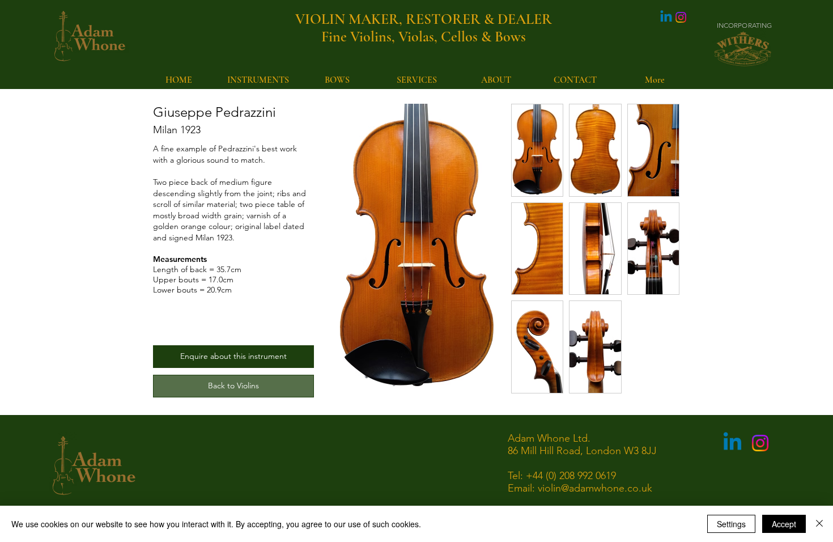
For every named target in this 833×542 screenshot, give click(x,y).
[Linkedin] (666, 17)
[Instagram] (681, 17)
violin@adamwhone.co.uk (595, 488)
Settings (731, 524)
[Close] (819, 524)
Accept (784, 524)
